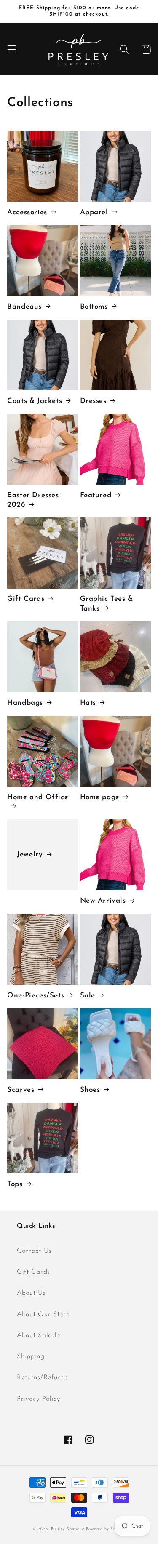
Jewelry (30, 854)
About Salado (38, 1335)
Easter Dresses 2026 (33, 500)
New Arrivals (103, 900)
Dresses (93, 401)
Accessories (27, 212)
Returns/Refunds (42, 1377)
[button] (12, 49)
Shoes (90, 1089)
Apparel (94, 212)
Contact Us (34, 1251)
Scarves (20, 1089)
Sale (87, 995)
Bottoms (94, 306)
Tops (14, 1184)
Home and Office (37, 797)
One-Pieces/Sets (35, 995)
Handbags (25, 703)
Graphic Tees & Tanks (106, 603)
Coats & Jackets (34, 401)
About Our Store (43, 1314)
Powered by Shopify (106, 1529)
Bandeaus (24, 306)
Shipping (31, 1356)
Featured (96, 495)
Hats (88, 703)
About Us (31, 1293)
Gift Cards (25, 599)
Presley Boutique (68, 1529)
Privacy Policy (38, 1399)
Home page (100, 797)
